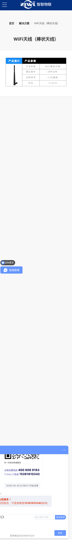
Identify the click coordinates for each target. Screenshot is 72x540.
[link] (11, 23)
